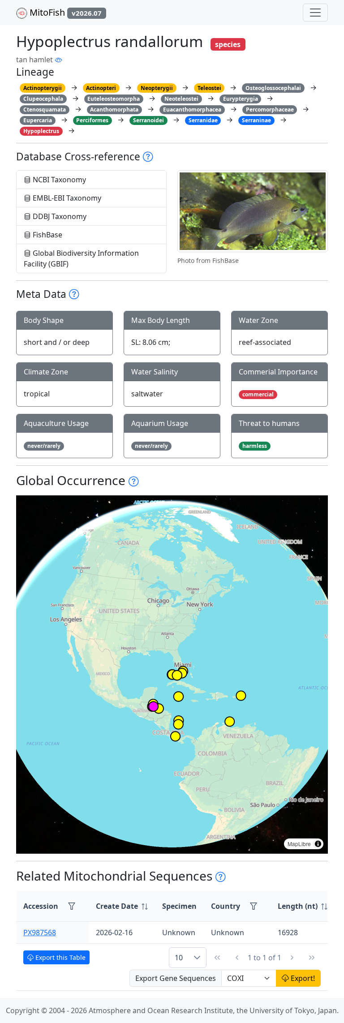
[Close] (329, 16)
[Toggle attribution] (318, 843)
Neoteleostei (181, 99)
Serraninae (256, 120)
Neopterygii (157, 88)
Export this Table (60, 957)
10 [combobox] (179, 958)
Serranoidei (148, 120)
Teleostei (209, 88)
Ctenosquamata (44, 109)
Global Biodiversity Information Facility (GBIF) (81, 258)
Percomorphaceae (270, 109)
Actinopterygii (42, 88)
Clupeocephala (43, 99)
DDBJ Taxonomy (58, 216)
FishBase (46, 235)
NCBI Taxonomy (58, 180)
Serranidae (203, 120)
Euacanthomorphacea (192, 109)
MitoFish (64, 12)
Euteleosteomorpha (113, 99)
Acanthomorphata (114, 109)
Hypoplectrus (41, 131)
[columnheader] (122, 906)
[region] (172, 674)
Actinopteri (101, 88)
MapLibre (299, 843)
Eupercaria (37, 120)
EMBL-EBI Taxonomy (66, 198)
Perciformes (92, 120)
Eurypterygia (240, 99)
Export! (302, 978)
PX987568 (39, 932)
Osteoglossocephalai (273, 88)
